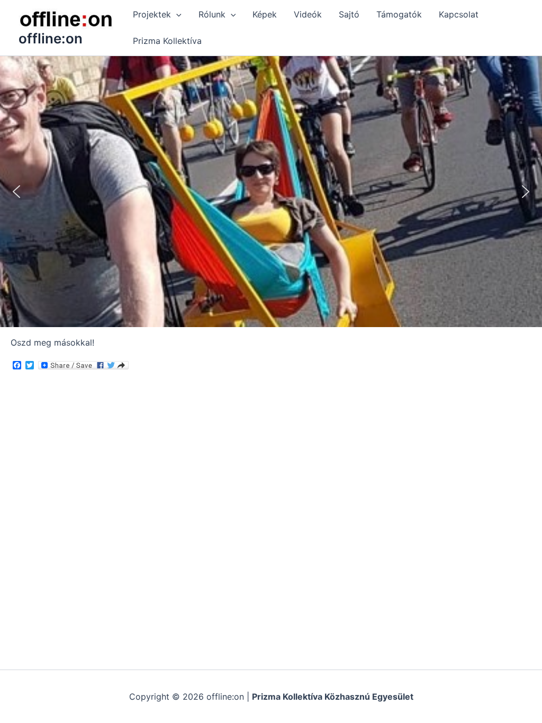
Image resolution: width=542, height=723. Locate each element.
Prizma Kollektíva (167, 40)
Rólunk (211, 14)
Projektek (152, 14)
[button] (176, 14)
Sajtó (349, 14)
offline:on (51, 38)
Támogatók (399, 14)
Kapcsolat (458, 14)
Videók (308, 14)
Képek (264, 14)
